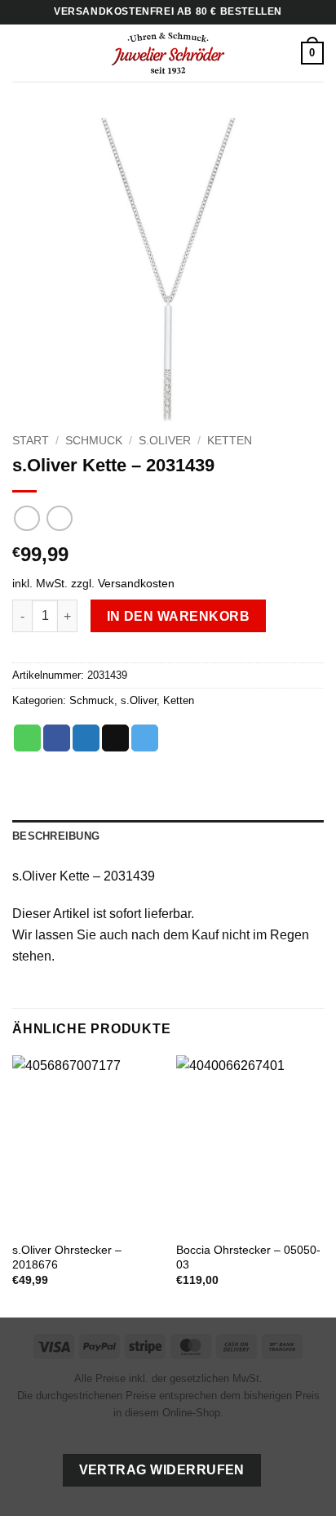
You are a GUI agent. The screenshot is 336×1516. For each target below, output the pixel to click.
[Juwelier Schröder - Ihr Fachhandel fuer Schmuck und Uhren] (168, 53)
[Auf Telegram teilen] (144, 738)
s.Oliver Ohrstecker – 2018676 (67, 1257)
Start (30, 441)
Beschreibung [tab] (55, 836)
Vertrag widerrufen (162, 1470)
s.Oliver (165, 441)
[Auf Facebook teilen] (56, 738)
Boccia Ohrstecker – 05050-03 (248, 1257)
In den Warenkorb (178, 616)
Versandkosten (136, 583)
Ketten (229, 441)
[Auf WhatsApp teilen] (27, 738)
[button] (22, 53)
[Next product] (26, 518)
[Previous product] (59, 518)
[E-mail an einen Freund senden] (115, 738)
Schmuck (93, 441)
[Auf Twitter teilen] (86, 738)
